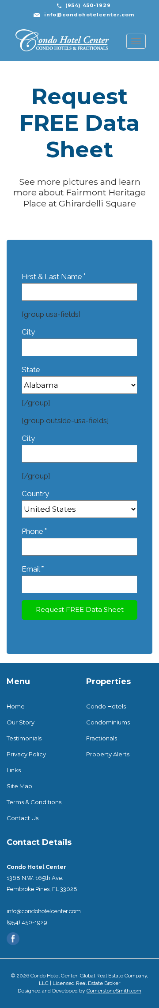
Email (33, 569)
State (31, 369)
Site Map (19, 786)
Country (35, 493)
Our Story (20, 722)
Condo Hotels (106, 706)
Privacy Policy (26, 754)
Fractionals (101, 738)
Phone (34, 531)
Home (16, 706)
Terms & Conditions (34, 802)
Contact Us (22, 817)
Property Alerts (107, 754)
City (28, 331)
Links (14, 770)
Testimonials (24, 738)
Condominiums (108, 722)
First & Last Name (54, 276)
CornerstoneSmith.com (114, 991)
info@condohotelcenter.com (89, 15)
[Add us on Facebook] (13, 938)
